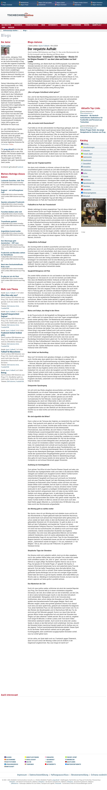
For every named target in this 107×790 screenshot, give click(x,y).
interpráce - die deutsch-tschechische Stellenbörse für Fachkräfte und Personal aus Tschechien (91, 119)
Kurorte (85, 177)
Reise (43, 25)
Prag (4, 2)
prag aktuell (55, 780)
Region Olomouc (97, 4)
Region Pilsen (24, 4)
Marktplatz (96, 25)
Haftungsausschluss (60, 775)
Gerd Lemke (5, 46)
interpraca (70, 782)
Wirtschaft (86, 196)
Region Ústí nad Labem (45, 2)
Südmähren (78, 4)
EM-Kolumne (11, 381)
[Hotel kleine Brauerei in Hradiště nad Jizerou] (93, 226)
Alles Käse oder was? (9, 295)
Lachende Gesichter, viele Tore (12, 181)
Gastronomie (76, 25)
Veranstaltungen (31, 25)
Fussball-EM (5, 308)
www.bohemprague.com (88, 128)
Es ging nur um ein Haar (10, 276)
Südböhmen (42, 4)
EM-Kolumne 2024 (13, 306)
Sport (7, 293)
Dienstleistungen (89, 147)
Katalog (11, 27)
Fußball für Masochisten (10, 352)
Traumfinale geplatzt (9, 221)
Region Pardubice (97, 2)
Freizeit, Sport (88, 154)
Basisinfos (18, 25)
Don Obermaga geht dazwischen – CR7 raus (10, 242)
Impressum (22, 775)
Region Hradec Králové (81, 2)
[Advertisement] (68, 12)
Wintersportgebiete (89, 193)
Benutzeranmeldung (79, 775)
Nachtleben (87, 180)
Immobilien (87, 167)
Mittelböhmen (25, 2)
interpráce (12, 782)
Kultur (86, 25)
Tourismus (86, 186)
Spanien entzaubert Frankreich (12, 202)
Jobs (3, 27)
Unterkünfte (53, 25)
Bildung (85, 144)
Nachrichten (6, 25)
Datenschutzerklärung (38, 775)
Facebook (20, 167)
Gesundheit (87, 164)
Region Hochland (61, 4)
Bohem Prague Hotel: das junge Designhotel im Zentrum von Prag (92, 131)
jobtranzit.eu (14, 783)
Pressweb (58, 783)
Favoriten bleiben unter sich (11, 212)
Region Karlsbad (7, 4)
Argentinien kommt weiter (11, 231)
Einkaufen (64, 25)
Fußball (12, 293)
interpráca (41, 782)
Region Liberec (61, 2)
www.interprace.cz (86, 113)
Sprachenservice (88, 183)
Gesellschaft (87, 160)
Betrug (3, 372)
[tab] (93, 143)
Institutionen (87, 170)
